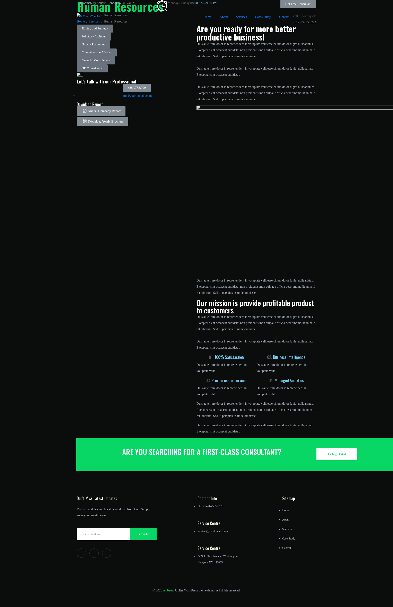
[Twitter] (94, 553)
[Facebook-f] (81, 553)
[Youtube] (106, 553)
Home (207, 17)
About (224, 17)
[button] (94, 37)
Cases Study (263, 17)
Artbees (168, 590)
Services (241, 17)
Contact (284, 17)
